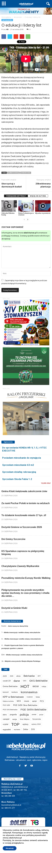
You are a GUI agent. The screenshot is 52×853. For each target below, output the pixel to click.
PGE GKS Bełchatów (10, 709)
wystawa (17, 729)
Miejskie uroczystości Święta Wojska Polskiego (22, 661)
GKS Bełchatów (38, 680)
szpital (5, 724)
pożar (41, 714)
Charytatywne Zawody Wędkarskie (20, 566)
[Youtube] (32, 766)
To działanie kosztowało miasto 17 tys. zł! (23, 515)
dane (17, 680)
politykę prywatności (36, 835)
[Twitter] (26, 766)
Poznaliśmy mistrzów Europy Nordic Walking (25, 578)
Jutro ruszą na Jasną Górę (18, 626)
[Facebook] (20, 766)
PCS (42, 701)
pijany (5, 714)
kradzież (30, 697)
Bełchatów (29, 676)
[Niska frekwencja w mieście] (26, 206)
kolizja (44, 686)
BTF (39, 676)
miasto (26, 701)
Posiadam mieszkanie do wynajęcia (21, 457)
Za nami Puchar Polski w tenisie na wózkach (25, 503)
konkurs (15, 692)
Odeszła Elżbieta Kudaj (7, 214)
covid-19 (7, 681)
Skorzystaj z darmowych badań (11, 185)
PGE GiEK (6, 705)
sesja (14, 719)
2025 (5, 676)
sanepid (6, 719)
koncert (6, 692)
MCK (19, 701)
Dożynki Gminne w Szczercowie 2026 (21, 527)
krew (38, 697)
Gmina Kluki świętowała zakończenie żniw (24, 491)
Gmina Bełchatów (10, 686)
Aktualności (18, 17)
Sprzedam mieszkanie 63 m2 (18, 464)
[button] (47, 4)
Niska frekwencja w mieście (26, 214)
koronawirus (29, 692)
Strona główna (6, 17)
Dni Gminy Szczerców (13, 539)
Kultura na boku (8, 701)
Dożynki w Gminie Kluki (14, 608)
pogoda (13, 714)
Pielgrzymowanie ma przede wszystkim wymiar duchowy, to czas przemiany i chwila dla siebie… (25, 593)
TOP (15, 724)
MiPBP (34, 701)
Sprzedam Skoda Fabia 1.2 (17, 479)
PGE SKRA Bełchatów (33, 709)
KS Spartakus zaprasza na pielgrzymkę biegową (22, 552)
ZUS (33, 729)
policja (24, 714)
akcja (18, 676)
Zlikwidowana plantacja (43, 185)
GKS (24, 681)
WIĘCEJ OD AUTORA (38, 196)
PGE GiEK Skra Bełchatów (25, 705)
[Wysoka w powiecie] (43, 206)
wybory (25, 724)
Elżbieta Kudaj (13, 173)
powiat (34, 714)
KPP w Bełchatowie (13, 697)
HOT (25, 686)
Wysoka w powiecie (42, 213)
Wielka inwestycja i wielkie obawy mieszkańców (22, 632)
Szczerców (36, 719)
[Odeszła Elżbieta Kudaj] (9, 206)
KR (7, 29)
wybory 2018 (25, 173)
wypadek (7, 729)
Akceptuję (10, 848)
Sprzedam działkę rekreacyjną (19, 471)
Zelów (25, 729)
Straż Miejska (24, 719)
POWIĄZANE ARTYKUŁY (16, 196)
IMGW (35, 686)
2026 (11, 676)
